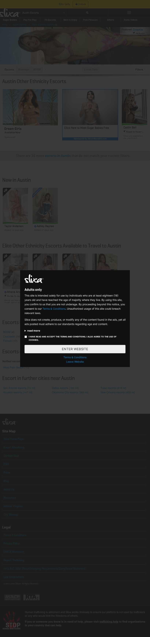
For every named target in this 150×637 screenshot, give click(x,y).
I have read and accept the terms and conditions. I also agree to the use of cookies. (72, 338)
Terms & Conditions (53, 308)
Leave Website (75, 361)
